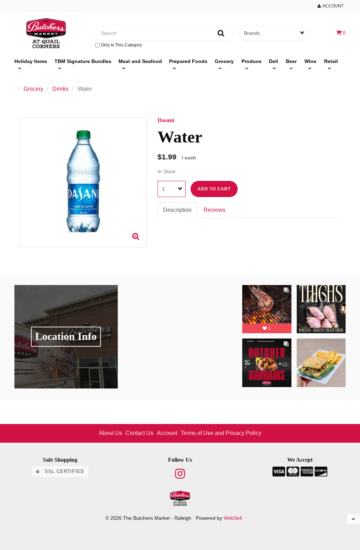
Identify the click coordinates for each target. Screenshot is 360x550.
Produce (252, 61)
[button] (341, 33)
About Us (110, 433)
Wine (310, 61)
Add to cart (214, 189)
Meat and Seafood (140, 61)
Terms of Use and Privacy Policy (221, 433)
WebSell (233, 518)
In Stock (166, 171)
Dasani (166, 120)
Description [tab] (177, 210)
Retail (331, 61)
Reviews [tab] (214, 210)
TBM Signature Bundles (82, 61)
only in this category (121, 45)
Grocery (224, 61)
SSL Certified (61, 471)
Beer (291, 61)
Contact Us (139, 433)
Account (332, 6)
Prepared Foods (188, 61)
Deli (273, 61)
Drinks (60, 89)
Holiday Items (30, 61)
